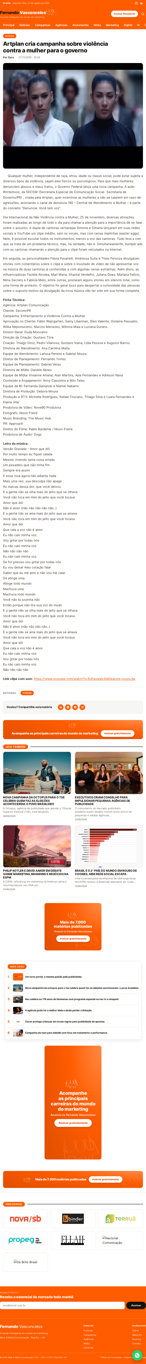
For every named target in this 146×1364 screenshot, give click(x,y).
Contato (136, 1343)
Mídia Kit (137, 1335)
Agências (61, 25)
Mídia (97, 25)
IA (138, 25)
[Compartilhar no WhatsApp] (68, 707)
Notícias (24, 25)
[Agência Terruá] (120, 1218)
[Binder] (73, 1218)
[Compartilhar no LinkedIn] (60, 707)
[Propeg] (25, 1240)
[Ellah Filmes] (73, 1240)
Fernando (23, 12)
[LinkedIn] (141, 3)
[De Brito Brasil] (25, 1262)
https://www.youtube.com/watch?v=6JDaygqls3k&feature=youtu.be (84, 679)
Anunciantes (80, 25)
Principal (8, 25)
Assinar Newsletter (124, 13)
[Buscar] (143, 14)
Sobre (135, 1330)
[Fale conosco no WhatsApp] (137, 1355)
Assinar (136, 1305)
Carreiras (88, 1347)
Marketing (112, 25)
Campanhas (42, 25)
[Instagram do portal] (82, 707)
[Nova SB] (25, 1218)
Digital (128, 25)
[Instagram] (136, 3)
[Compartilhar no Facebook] (75, 707)
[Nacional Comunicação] (120, 1240)
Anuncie (136, 1339)
